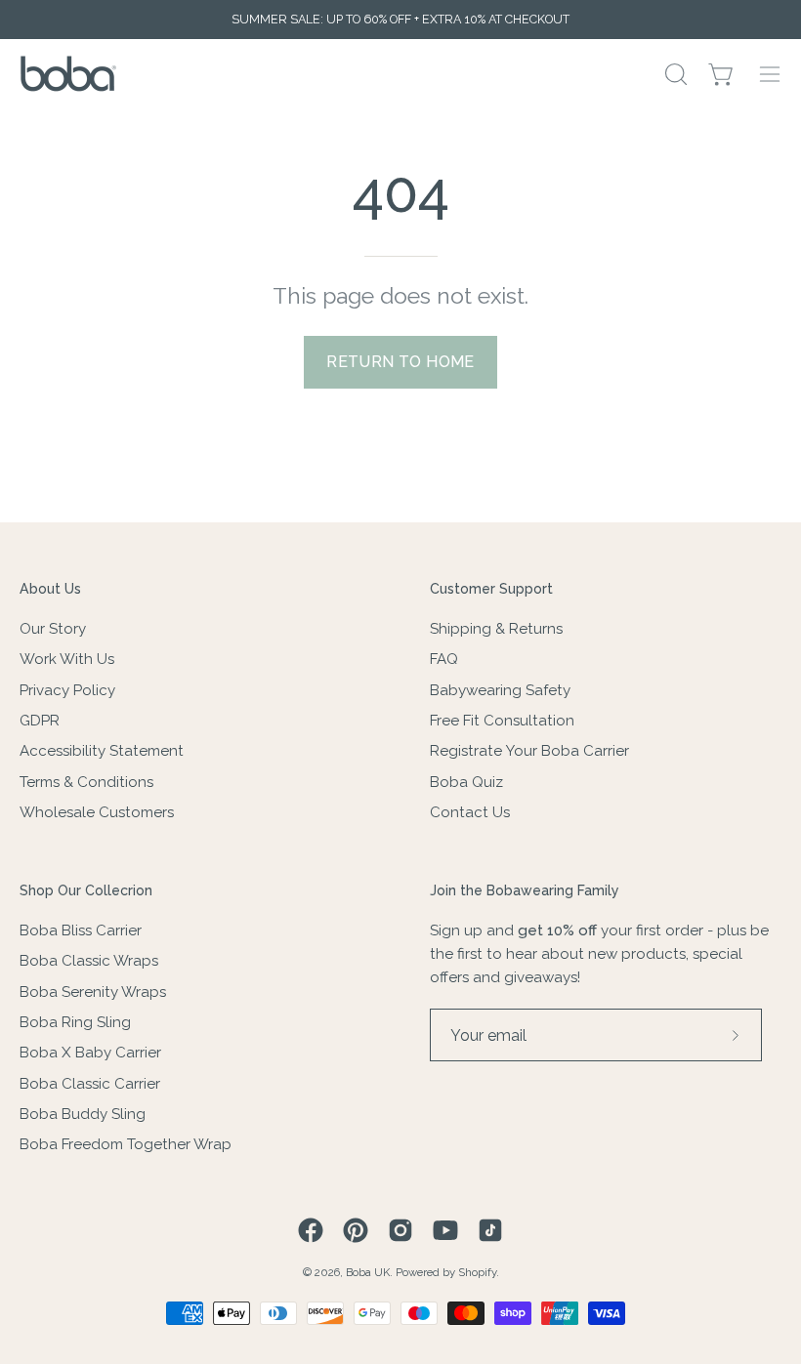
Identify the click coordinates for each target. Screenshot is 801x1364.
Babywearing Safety (500, 689)
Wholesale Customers (97, 812)
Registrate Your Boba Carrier (529, 751)
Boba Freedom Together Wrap (126, 1144)
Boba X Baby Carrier (90, 1052)
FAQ (444, 659)
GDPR (40, 720)
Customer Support (491, 589)
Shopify (477, 1272)
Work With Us (67, 659)
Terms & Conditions (86, 781)
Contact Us (470, 812)
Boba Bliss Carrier (81, 930)
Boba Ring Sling (75, 1022)
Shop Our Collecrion (86, 890)
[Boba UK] (68, 74)
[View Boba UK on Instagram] (400, 1230)
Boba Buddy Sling (83, 1114)
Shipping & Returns (496, 629)
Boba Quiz (466, 781)
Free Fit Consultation (502, 720)
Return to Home (400, 361)
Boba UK (368, 1272)
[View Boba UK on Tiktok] (490, 1230)
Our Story (53, 629)
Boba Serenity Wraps (93, 992)
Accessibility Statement (102, 751)
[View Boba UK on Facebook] (310, 1230)
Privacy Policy (67, 689)
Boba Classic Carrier (90, 1084)
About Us (50, 589)
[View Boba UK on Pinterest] (355, 1230)
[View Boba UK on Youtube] (445, 1230)
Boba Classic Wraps (89, 961)
